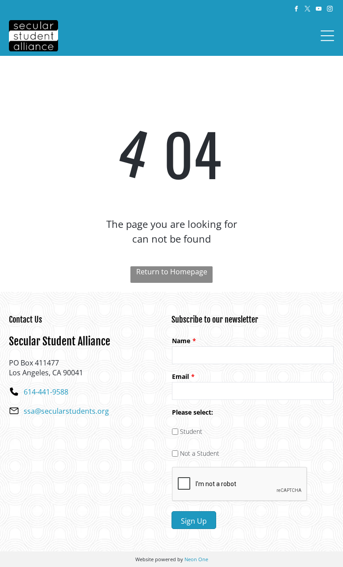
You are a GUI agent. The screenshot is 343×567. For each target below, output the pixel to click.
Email (180, 376)
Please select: (192, 412)
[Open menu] (327, 35)
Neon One (196, 559)
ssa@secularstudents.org (66, 411)
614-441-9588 (46, 392)
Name (181, 340)
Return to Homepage (171, 272)
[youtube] (318, 10)
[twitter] (307, 10)
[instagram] (329, 10)
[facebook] (296, 10)
